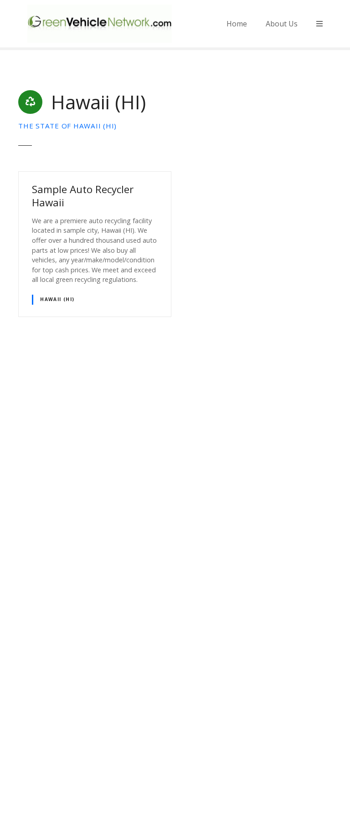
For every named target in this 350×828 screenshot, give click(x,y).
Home (236, 24)
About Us (282, 24)
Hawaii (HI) (57, 299)
